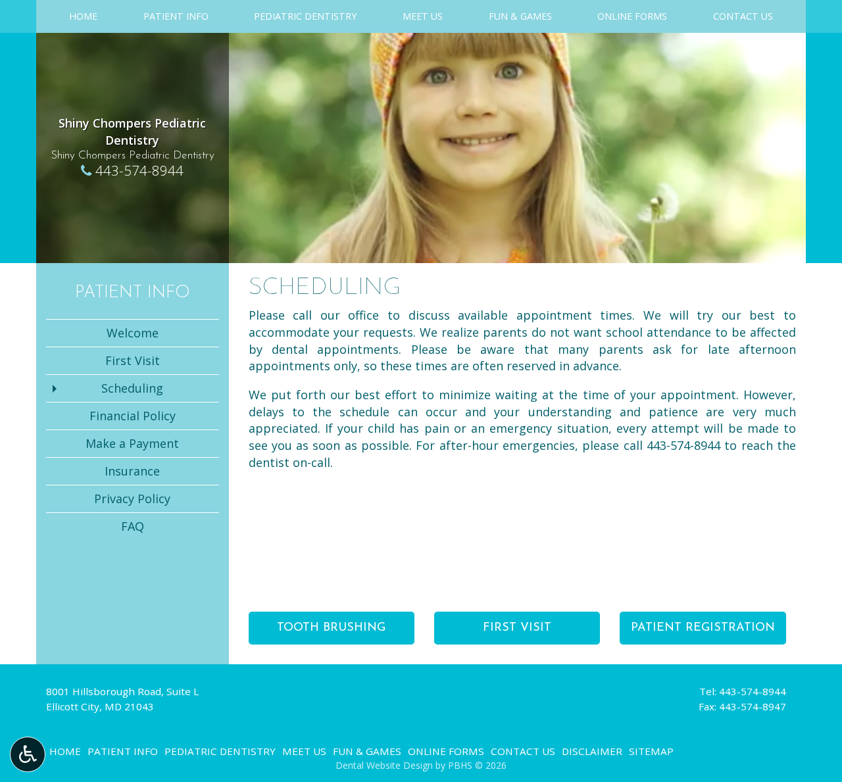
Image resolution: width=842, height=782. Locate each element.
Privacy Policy (132, 498)
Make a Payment (132, 443)
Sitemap (651, 751)
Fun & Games (520, 16)
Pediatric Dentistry (305, 16)
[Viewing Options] (27, 754)
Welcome (133, 333)
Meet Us (423, 16)
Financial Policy (132, 416)
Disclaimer (592, 751)
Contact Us (743, 16)
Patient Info (176, 16)
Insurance (132, 471)
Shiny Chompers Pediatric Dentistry (132, 131)
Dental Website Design (384, 765)
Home (83, 16)
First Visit (132, 360)
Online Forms (632, 16)
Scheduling (132, 388)
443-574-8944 (139, 170)
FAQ (132, 526)
